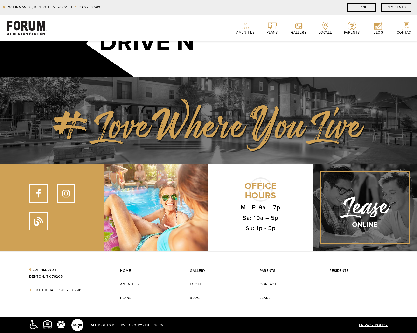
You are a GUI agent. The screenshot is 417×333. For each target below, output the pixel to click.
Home (125, 271)
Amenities (245, 32)
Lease (265, 298)
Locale (325, 32)
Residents (339, 271)
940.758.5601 (90, 7)
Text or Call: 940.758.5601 (57, 290)
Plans (272, 32)
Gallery (299, 32)
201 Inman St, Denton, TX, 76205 (38, 7)
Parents (352, 32)
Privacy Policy (373, 325)
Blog (378, 32)
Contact (405, 32)
